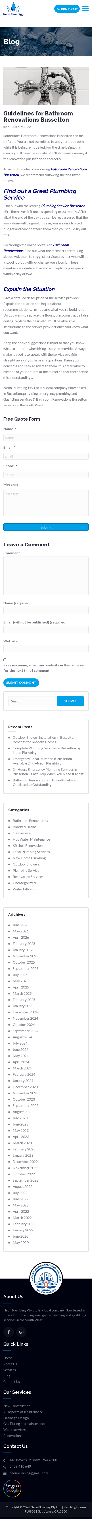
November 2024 (25, 1018)
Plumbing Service (26, 870)
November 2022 (25, 1168)
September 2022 (25, 1180)
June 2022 (20, 1199)
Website (10, 641)
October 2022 (24, 1174)
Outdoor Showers (26, 864)
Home (7, 1358)
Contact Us (11, 1382)
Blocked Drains (24, 827)
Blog (6, 1376)
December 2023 (25, 1087)
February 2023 (24, 1149)
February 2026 (24, 943)
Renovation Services (28, 876)
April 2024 (21, 1062)
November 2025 (25, 956)
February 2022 (24, 1224)
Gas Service (22, 833)
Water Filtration (25, 889)
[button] (85, 8)
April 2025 (21, 987)
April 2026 (21, 937)
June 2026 (20, 925)
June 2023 (20, 1124)
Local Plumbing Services (31, 851)
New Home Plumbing (29, 858)
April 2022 (21, 1211)
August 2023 (22, 1111)
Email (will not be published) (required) (35, 622)
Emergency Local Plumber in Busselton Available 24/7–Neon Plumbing (42, 760)
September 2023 (25, 1105)
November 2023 (25, 1093)
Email (9, 447)
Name (10, 429)
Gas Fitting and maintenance (24, 1424)
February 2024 (24, 1074)
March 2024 (22, 1068)
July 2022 (20, 1192)
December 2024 (25, 1012)
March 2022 (22, 1217)
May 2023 (21, 1130)
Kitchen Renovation (28, 845)
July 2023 (20, 1118)
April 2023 (21, 1136)
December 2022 (25, 1161)
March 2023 (22, 1143)
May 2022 (21, 1205)
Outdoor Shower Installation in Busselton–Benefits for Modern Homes (45, 739)
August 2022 (22, 1186)
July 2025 (20, 974)
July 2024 (20, 1043)
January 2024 (23, 1080)
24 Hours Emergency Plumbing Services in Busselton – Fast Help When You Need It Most (48, 771)
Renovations (12, 1436)
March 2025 (22, 993)
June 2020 (20, 1236)
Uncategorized (24, 883)
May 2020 (21, 1242)
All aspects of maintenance (23, 1412)
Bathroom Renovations (30, 820)
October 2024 (24, 1024)
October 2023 (24, 1099)
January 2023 (23, 1155)
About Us (10, 1364)
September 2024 (25, 1031)
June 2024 (20, 1049)
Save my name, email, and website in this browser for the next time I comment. (44, 667)
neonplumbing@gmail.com (29, 1473)
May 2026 (21, 931)
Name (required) (17, 603)
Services (9, 1370)
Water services (14, 1430)
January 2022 (23, 1230)
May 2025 (21, 981)
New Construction (16, 1406)
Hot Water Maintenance (31, 839)
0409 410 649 (69, 8)
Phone (10, 466)
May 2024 (21, 1055)
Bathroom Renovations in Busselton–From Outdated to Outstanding (45, 782)
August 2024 (22, 1037)
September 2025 (25, 968)
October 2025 (24, 962)
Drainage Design (16, 1418)
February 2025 (24, 999)
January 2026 (23, 950)
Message (10, 484)
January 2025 (23, 1006)
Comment (11, 553)
